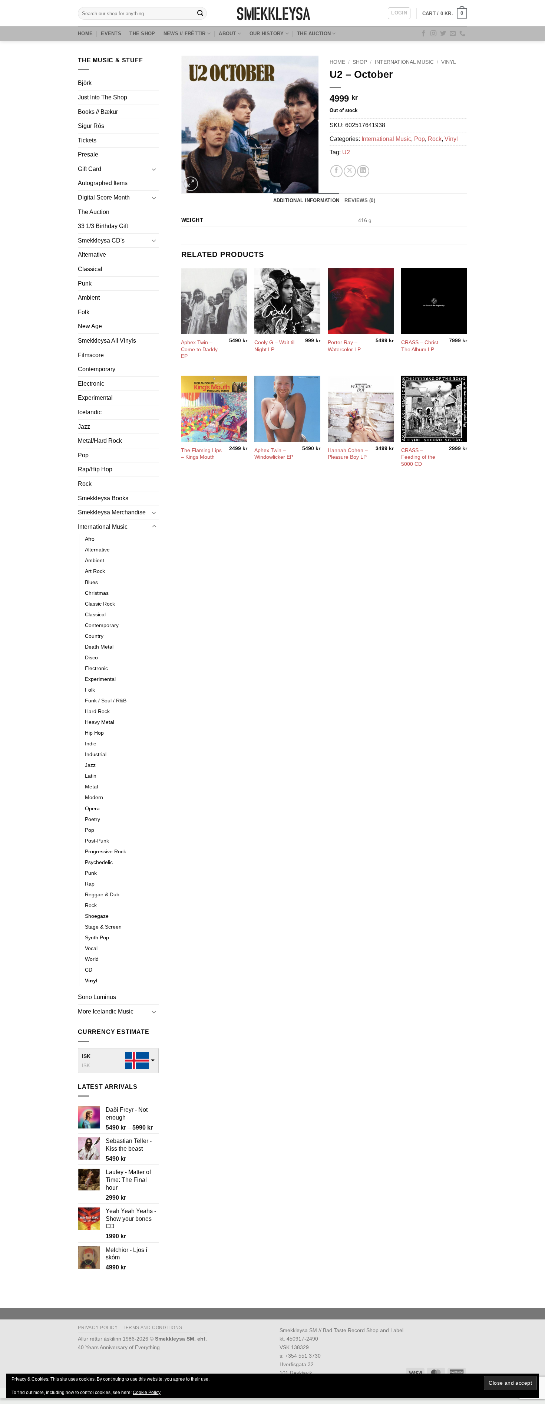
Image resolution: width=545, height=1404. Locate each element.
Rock (85, 484)
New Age (90, 326)
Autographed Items (103, 183)
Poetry (92, 819)
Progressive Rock (105, 851)
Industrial (95, 754)
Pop (83, 455)
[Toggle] (154, 169)
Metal (91, 787)
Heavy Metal (99, 722)
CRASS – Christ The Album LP (419, 345)
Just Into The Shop (102, 97)
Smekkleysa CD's (101, 240)
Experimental (95, 398)
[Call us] (462, 33)
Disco (91, 657)
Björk (85, 83)
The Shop (142, 33)
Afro (90, 539)
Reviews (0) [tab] (359, 200)
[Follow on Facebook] (423, 33)
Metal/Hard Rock (100, 441)
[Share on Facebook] (336, 171)
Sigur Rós (91, 126)
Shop (360, 62)
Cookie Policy (147, 1392)
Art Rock (95, 571)
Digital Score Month (104, 197)
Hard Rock (97, 711)
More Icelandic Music (105, 1011)
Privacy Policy (98, 1327)
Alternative (92, 254)
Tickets (87, 140)
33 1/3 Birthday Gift (103, 226)
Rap (90, 884)
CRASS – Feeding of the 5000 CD (418, 457)
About (227, 33)
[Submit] (200, 13)
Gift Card (89, 169)
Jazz (84, 426)
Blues (91, 582)
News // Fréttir (185, 33)
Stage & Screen (103, 927)
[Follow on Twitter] (443, 33)
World (92, 959)
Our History (267, 33)
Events (111, 33)
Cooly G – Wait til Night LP (274, 345)
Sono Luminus (97, 997)
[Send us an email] (453, 33)
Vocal (91, 948)
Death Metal (99, 647)
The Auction (314, 33)
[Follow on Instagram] (433, 33)
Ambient (89, 297)
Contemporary (96, 369)
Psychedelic (99, 862)
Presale (88, 154)
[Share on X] (350, 171)
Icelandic (90, 412)
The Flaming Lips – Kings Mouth (201, 453)
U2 (346, 152)
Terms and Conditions (152, 1327)
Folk (83, 312)
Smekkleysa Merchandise (112, 512)
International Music (103, 527)
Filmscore (91, 355)
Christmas (97, 593)
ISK (86, 1056)
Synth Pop (97, 937)
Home (85, 33)
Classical (90, 269)
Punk (85, 283)
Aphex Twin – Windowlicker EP (273, 453)
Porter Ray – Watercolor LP (344, 345)
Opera (92, 808)
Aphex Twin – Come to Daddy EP (199, 349)
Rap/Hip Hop (95, 469)
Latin (90, 776)
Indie (90, 744)
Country (94, 636)
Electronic (91, 383)
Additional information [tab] (306, 200)
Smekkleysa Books (103, 498)
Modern (94, 797)
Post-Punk (97, 841)
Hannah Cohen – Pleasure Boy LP (348, 453)
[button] (399, 13)
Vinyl (91, 980)
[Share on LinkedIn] (363, 171)
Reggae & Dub (102, 894)
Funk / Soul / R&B (105, 700)
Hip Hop (94, 733)
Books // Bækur (98, 112)
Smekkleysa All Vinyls (107, 340)
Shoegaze (97, 916)
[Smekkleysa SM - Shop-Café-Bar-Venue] (272, 13)
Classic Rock (100, 604)
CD (88, 970)
